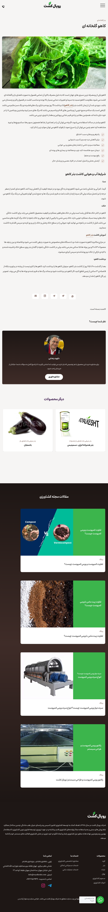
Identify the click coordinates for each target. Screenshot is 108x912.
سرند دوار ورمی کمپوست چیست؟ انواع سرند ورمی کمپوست (75, 708)
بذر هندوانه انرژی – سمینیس (80, 445)
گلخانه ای (100, 20)
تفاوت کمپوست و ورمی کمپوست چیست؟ (83, 564)
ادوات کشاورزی (99, 883)
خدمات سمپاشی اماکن (69, 865)
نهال (103, 874)
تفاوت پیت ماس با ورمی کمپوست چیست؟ (83, 636)
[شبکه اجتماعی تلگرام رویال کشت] (50, 885)
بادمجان (28, 445)
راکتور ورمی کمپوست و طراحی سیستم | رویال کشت (79, 780)
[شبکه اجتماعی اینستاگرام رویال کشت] (43, 885)
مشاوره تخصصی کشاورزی (68, 861)
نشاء (103, 870)
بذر (105, 20)
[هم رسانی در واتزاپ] (72, 296)
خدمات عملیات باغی (70, 870)
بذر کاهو (68, 106)
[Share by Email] (35, 296)
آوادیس (20, 899)
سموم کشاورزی (99, 878)
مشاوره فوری (54, 377)
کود (103, 861)
